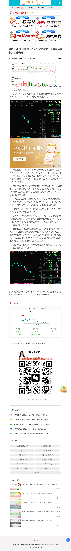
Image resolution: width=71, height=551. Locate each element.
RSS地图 (49, 544)
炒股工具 (35, 58)
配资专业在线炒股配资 (22, 468)
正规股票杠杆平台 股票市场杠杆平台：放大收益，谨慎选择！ (32, 420)
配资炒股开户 (22, 455)
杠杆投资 (51, 8)
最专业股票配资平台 (47, 455)
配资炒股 (41, 8)
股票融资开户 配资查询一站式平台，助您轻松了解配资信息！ (32, 415)
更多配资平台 (56, 13)
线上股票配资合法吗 (22, 446)
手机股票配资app (47, 464)
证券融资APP (47, 450)
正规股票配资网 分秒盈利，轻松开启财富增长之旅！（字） (31, 433)
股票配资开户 (47, 468)
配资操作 (20, 7)
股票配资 (31, 8)
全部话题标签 (35, 473)
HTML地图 (55, 544)
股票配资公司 (47, 446)
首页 (11, 8)
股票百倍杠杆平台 (22, 459)
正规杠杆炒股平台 (47, 459)
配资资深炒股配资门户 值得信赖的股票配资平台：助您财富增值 (32, 424)
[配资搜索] (59, 3)
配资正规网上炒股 (22, 464)
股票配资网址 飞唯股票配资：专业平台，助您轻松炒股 (30, 429)
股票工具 (22, 450)
